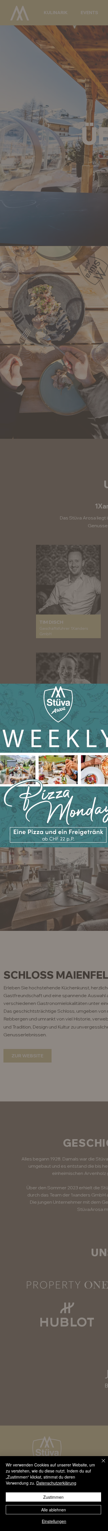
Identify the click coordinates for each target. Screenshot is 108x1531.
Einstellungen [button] (54, 1521)
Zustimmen (53, 1497)
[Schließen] (100, 1464)
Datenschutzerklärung (56, 1483)
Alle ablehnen (53, 1510)
